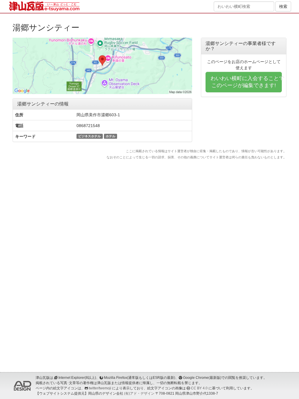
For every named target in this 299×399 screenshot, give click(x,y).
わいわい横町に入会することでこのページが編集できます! (246, 81)
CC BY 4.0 (199, 388)
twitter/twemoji (100, 388)
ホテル (110, 136)
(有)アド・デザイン (139, 393)
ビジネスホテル (89, 136)
